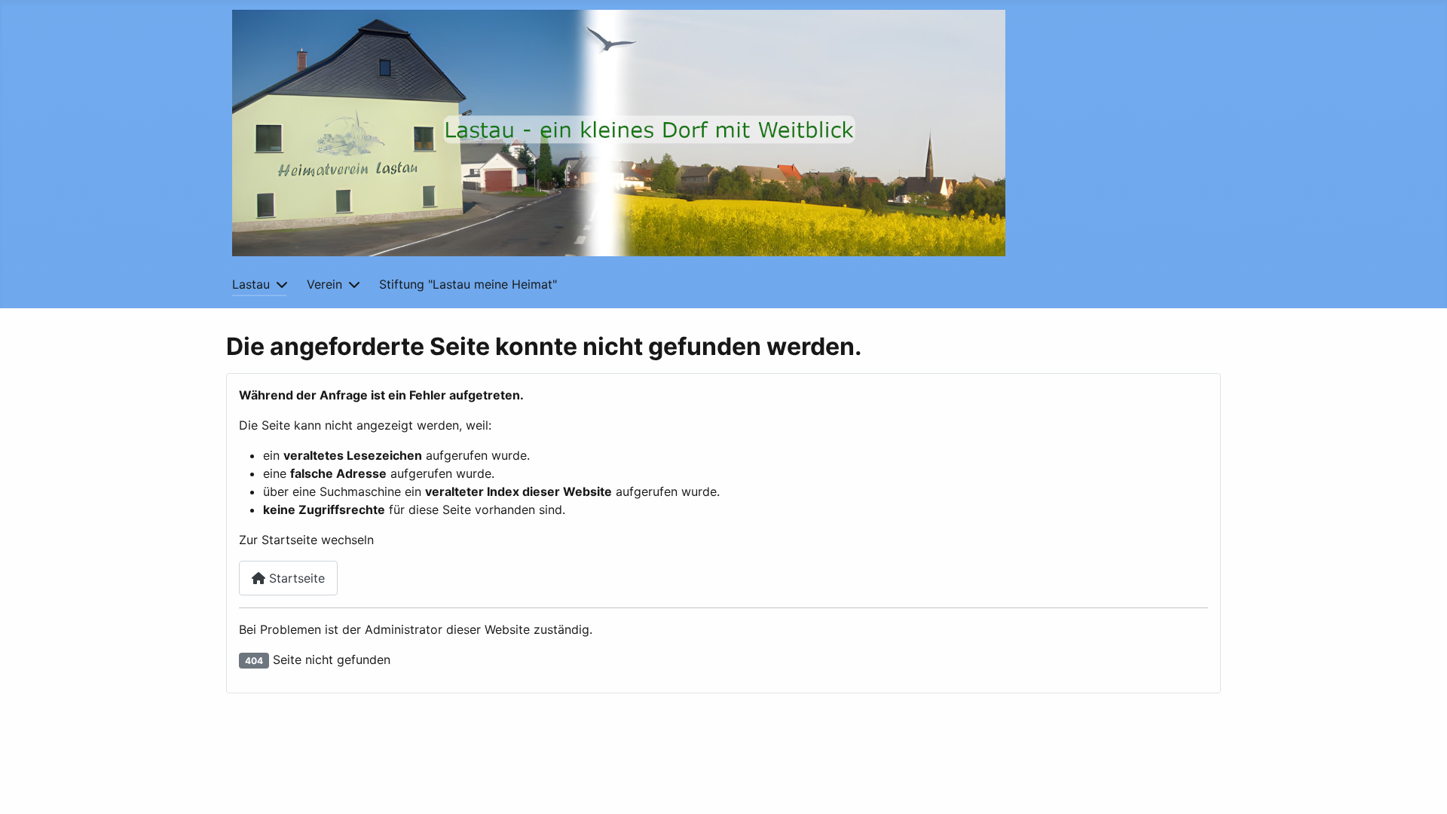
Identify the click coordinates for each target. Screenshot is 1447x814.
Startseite (295, 578)
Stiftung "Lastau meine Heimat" (468, 284)
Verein (324, 284)
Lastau (251, 284)
